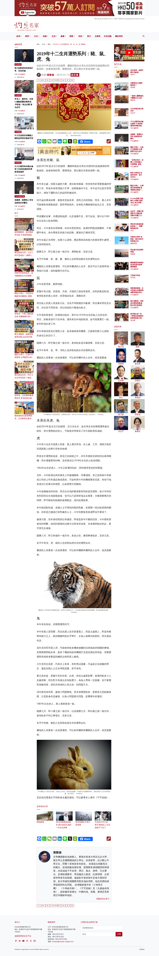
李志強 (132, 277)
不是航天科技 (135, 275)
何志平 (132, 113)
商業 (71, 36)
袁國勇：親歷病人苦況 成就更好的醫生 (136, 136)
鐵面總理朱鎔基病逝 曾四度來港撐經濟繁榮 (136, 265)
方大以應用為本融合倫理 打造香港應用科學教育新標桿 (24, 169)
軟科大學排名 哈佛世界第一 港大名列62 (136, 175)
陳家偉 (132, 100)
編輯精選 (133, 243)
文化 (36, 36)
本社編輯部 (21, 74)
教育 (27, 36)
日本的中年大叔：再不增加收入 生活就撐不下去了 (102, 825)
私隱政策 (141, 949)
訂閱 (119, 934)
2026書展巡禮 (19, 196)
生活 (54, 36)
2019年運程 (55, 80)
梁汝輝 (132, 320)
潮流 (49, 44)
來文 (132, 230)
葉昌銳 (132, 87)
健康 (62, 36)
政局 (18, 36)
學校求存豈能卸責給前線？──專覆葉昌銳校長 (136, 226)
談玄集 (75, 74)
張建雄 (132, 254)
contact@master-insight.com (63, 941)
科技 (80, 36)
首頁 (38, 44)
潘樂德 (50, 74)
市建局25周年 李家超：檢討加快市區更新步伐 (136, 239)
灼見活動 (108, 36)
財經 (45, 36)
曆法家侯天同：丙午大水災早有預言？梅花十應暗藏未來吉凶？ (24, 378)
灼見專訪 (18, 163)
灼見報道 (18, 64)
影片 (89, 36)
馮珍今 (132, 74)
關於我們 (119, 36)
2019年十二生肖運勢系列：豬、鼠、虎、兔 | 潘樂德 (69, 44)
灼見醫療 (18, 132)
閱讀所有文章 (102, 899)
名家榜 (97, 36)
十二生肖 (41, 80)
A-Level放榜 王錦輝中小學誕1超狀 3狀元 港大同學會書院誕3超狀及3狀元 (136, 202)
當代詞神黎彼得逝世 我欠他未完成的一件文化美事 (63, 825)
